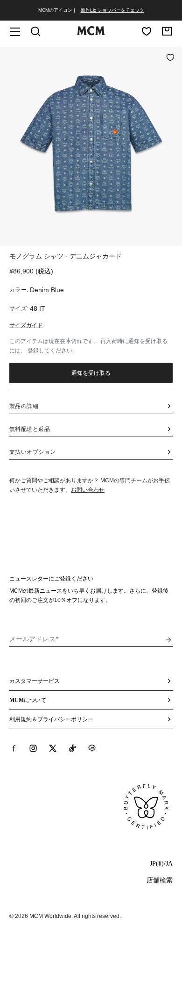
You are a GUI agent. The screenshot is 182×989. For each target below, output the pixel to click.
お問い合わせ (88, 490)
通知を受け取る (91, 373)
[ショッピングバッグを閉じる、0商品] (167, 31)
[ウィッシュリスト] (146, 31)
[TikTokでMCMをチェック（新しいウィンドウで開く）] (72, 748)
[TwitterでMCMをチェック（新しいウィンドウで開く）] (53, 748)
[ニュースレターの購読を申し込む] (168, 640)
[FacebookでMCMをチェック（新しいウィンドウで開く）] (13, 748)
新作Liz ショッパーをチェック (112, 10)
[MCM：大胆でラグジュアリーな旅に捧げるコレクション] (91, 33)
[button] (91, 145)
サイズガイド (26, 325)
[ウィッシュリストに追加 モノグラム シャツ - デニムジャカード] (170, 58)
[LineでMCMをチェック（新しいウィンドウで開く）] (92, 748)
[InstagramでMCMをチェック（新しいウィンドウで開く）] (33, 748)
